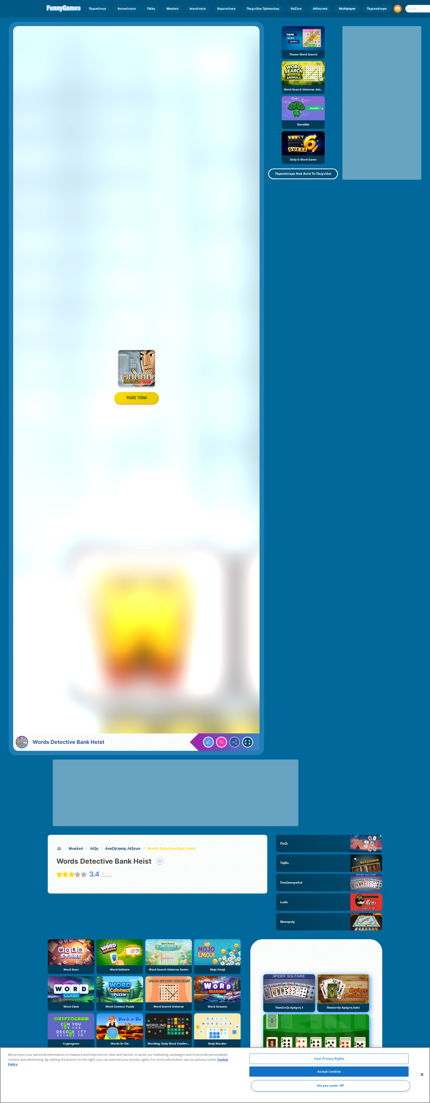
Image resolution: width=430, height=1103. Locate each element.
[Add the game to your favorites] (160, 861)
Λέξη (94, 848)
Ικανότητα (198, 8)
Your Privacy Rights (329, 1058)
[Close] (422, 1074)
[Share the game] (234, 742)
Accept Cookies (329, 1071)
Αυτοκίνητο (126, 8)
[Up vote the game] (208, 742)
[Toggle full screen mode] (247, 742)
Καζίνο (296, 8)
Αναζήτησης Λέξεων (122, 848)
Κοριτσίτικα (226, 8)
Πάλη (151, 8)
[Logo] (63, 8)
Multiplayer (347, 8)
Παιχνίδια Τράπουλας (263, 8)
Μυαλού (172, 8)
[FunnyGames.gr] (59, 848)
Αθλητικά (320, 8)
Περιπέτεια (97, 8)
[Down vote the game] (221, 742)
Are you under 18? (330, 1086)
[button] (398, 9)
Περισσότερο (377, 8)
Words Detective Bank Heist (171, 848)
